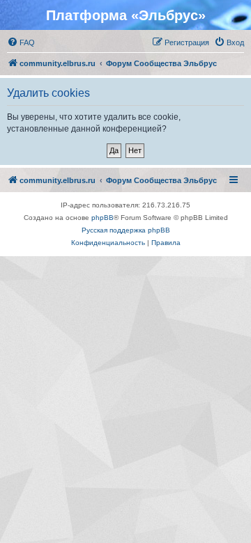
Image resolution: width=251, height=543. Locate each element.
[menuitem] (21, 42)
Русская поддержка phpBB (126, 230)
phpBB (102, 217)
